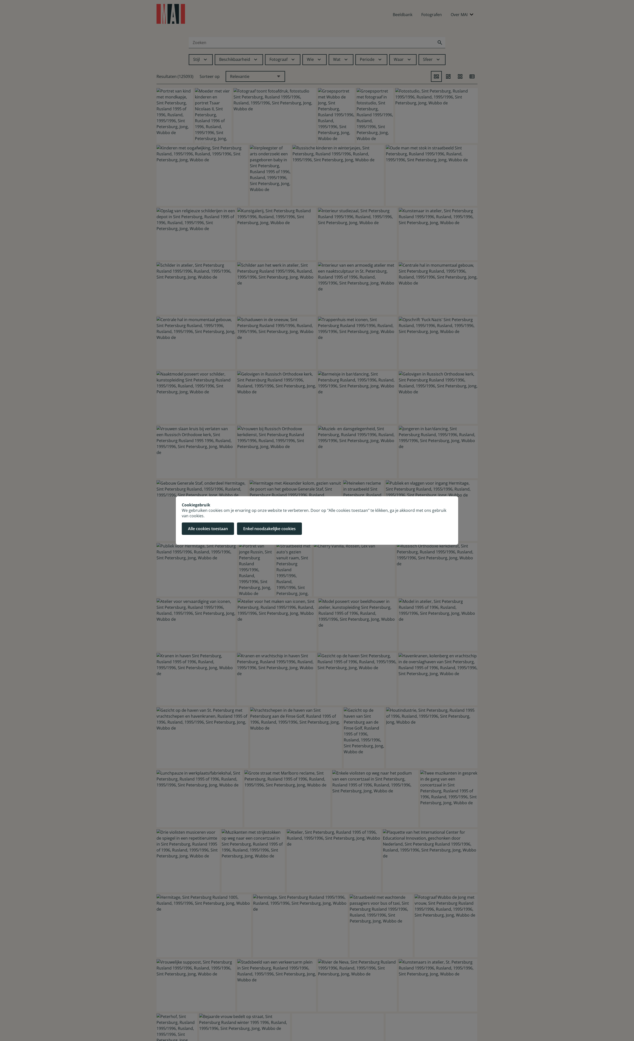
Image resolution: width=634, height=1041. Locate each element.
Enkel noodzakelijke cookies (269, 528)
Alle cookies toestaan (208, 528)
